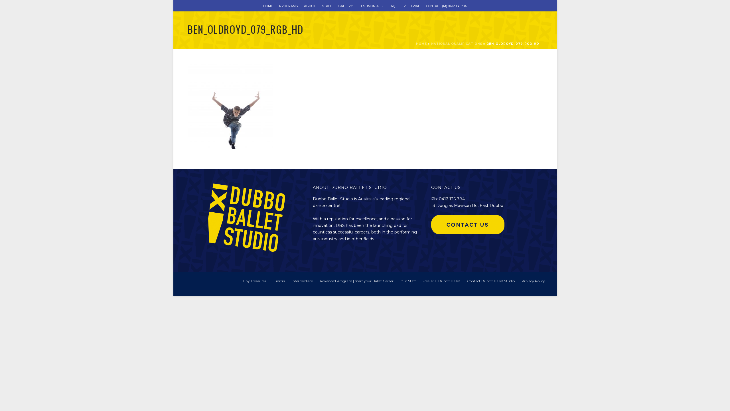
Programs (288, 6)
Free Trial (411, 6)
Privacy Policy (533, 281)
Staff (327, 6)
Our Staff (408, 281)
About (310, 6)
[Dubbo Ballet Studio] (196, 283)
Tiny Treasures (254, 281)
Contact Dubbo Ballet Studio (491, 281)
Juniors (279, 281)
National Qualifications (456, 44)
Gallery (345, 6)
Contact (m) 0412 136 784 (446, 6)
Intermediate (302, 281)
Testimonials (370, 6)
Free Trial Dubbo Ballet (441, 281)
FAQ (392, 6)
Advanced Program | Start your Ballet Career (357, 281)
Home (268, 6)
